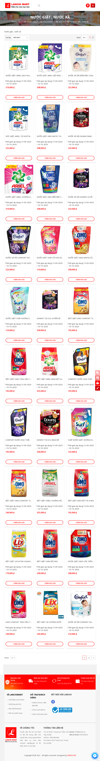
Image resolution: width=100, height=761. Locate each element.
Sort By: (8, 37)
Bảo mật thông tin (15, 708)
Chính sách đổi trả (38, 710)
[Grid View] (90, 37)
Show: (79, 37)
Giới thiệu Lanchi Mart (16, 700)
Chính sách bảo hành (39, 714)
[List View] (93, 37)
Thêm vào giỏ (18, 97)
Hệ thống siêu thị (15, 704)
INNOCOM (71, 755)
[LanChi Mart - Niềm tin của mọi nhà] (17, 5)
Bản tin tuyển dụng (15, 713)
